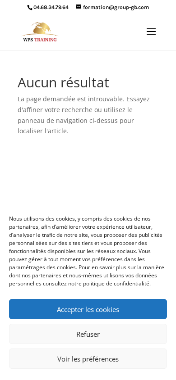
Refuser (88, 334)
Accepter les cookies (88, 309)
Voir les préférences (88, 358)
